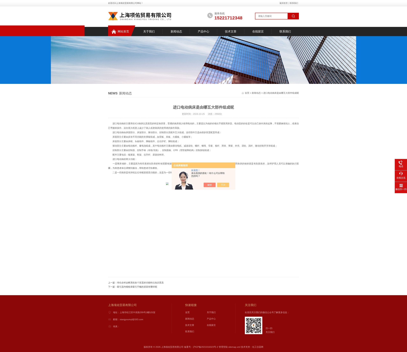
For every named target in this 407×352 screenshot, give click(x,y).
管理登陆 (223, 347)
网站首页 (123, 31)
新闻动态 (176, 31)
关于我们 (149, 31)
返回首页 (283, 3)
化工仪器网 (257, 347)
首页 (247, 93)
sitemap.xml (234, 347)
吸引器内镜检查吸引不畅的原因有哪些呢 (137, 286)
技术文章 (230, 31)
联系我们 (294, 3)
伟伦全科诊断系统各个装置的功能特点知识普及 (140, 282)
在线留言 (258, 31)
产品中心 (203, 31)
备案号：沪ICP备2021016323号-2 (201, 347)
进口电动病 (118, 123)
